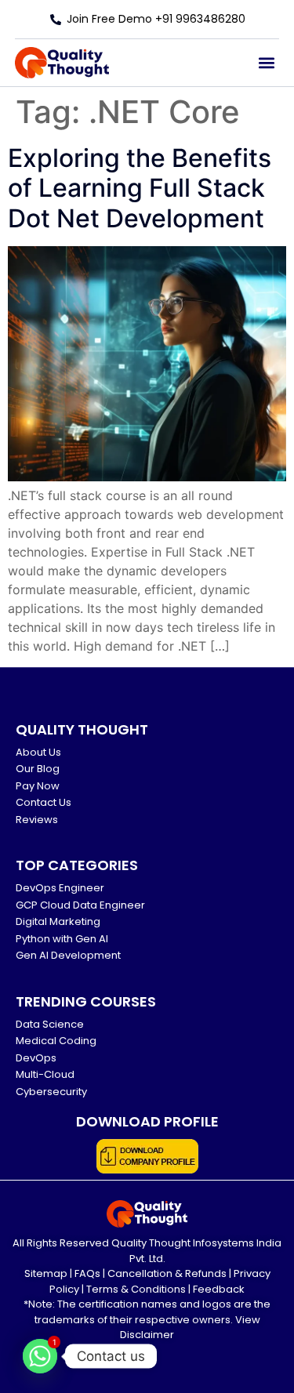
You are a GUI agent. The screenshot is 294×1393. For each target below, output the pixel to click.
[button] (266, 63)
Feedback (219, 1289)
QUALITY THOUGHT (82, 729)
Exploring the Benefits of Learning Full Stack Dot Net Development (139, 188)
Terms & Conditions (136, 1289)
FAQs (87, 1273)
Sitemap (45, 1273)
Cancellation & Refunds (167, 1273)
